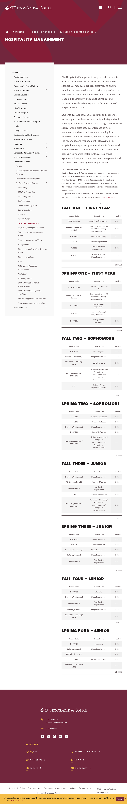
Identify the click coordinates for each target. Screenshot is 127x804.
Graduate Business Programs (28, 178)
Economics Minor (25, 210)
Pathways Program (22, 117)
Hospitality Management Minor (30, 227)
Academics (16, 72)
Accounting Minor (25, 196)
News (78, 760)
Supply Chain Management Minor (32, 303)
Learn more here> (108, 197)
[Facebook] (42, 736)
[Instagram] (54, 736)
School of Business (22, 161)
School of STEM (20, 307)
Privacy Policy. (17, 800)
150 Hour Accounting (26, 192)
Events (34, 768)
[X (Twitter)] (48, 736)
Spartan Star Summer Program (27, 121)
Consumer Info (34, 788)
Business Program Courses (27, 183)
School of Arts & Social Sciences (27, 153)
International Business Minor (30, 240)
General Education (22, 94)
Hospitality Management (28, 223)
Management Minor (26, 257)
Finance (21, 214)
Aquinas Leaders (20, 103)
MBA (20, 261)
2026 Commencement (23, 139)
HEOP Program (20, 108)
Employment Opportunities (55, 788)
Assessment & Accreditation (26, 86)
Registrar (18, 144)
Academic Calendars (22, 81)
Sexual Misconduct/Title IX (50, 793)
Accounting (22, 187)
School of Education (22, 157)
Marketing (22, 274)
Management (23, 244)
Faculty (19, 166)
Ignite (16, 126)
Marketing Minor (25, 278)
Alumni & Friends (86, 751)
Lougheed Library (21, 99)
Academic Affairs (21, 77)
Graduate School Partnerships (26, 135)
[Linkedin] (66, 736)
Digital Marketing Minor (27, 205)
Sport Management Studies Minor (32, 298)
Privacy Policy (85, 788)
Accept (119, 799)
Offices (73, 788)
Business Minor (24, 201)
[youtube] (60, 736)
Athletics (36, 760)
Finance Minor (24, 218)
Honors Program (21, 112)
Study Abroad (19, 148)
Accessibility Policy (17, 788)
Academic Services (21, 90)
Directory (81, 768)
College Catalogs (21, 130)
